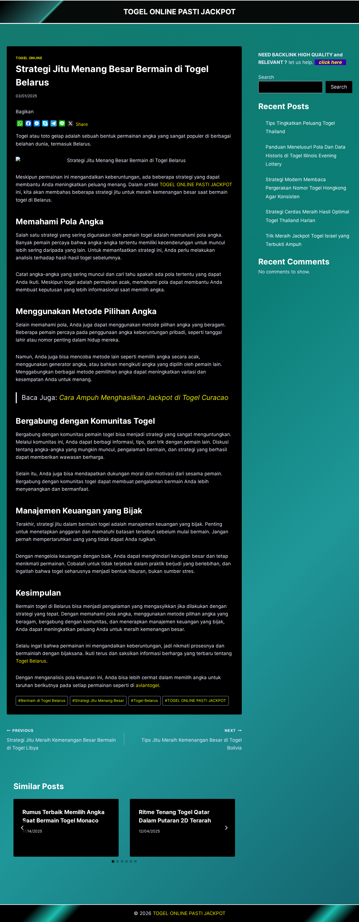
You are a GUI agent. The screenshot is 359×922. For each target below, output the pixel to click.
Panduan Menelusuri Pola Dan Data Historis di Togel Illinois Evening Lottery (306, 155)
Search (266, 77)
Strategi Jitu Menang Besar (98, 700)
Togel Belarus (31, 661)
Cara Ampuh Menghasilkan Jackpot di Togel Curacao (143, 397)
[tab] (113, 861)
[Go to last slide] (22, 828)
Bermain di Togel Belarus (41, 700)
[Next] (226, 828)
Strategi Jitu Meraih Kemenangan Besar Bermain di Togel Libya (61, 739)
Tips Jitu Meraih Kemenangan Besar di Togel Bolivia (191, 739)
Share (82, 124)
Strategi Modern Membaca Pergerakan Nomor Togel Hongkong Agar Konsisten (306, 188)
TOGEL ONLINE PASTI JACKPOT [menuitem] (196, 184)
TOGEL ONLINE (29, 58)
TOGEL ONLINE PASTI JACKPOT (195, 700)
